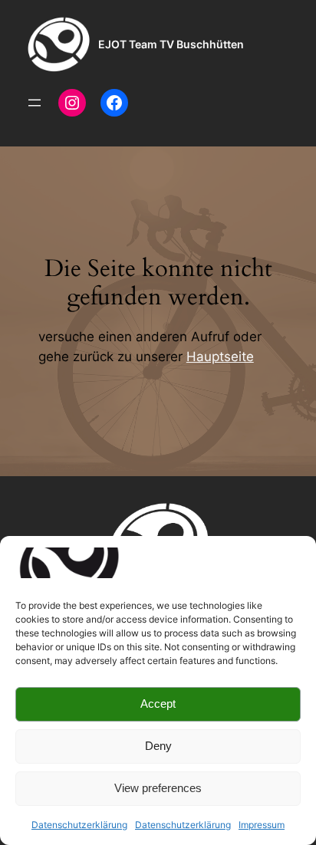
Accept (158, 703)
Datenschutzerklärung (79, 824)
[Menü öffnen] (34, 103)
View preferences (158, 787)
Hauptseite (220, 356)
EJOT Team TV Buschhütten (171, 44)
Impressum (262, 824)
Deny (158, 745)
